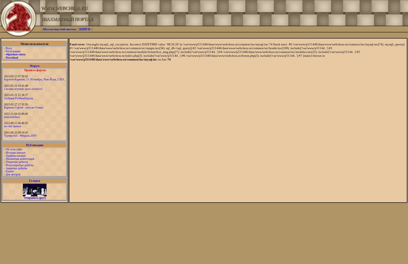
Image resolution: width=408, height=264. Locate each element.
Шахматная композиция (20, 158)
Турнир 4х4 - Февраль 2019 (20, 135)
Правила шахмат (16, 155)
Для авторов (13, 174)
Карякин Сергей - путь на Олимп (23, 107)
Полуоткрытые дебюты (20, 165)
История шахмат (16, 152)
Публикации (34, 145)
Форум (34, 66)
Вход (9, 48)
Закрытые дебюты (16, 168)
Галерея (34, 180)
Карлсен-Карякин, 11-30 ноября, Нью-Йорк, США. (34, 79)
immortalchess (12, 117)
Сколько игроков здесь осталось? (23, 89)
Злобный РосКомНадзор (18, 98)
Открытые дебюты (17, 162)
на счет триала (12, 126)
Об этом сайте (14, 149)
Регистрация (13, 51)
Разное (10, 171)
